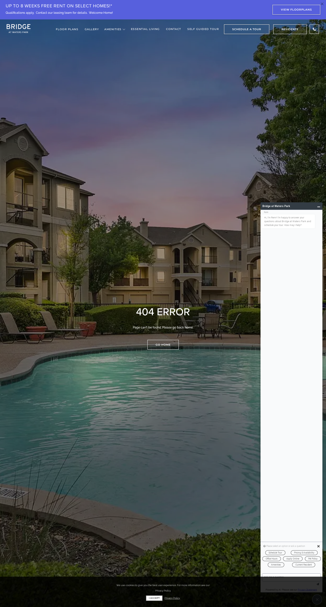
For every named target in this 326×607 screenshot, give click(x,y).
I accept (154, 598)
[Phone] (314, 29)
